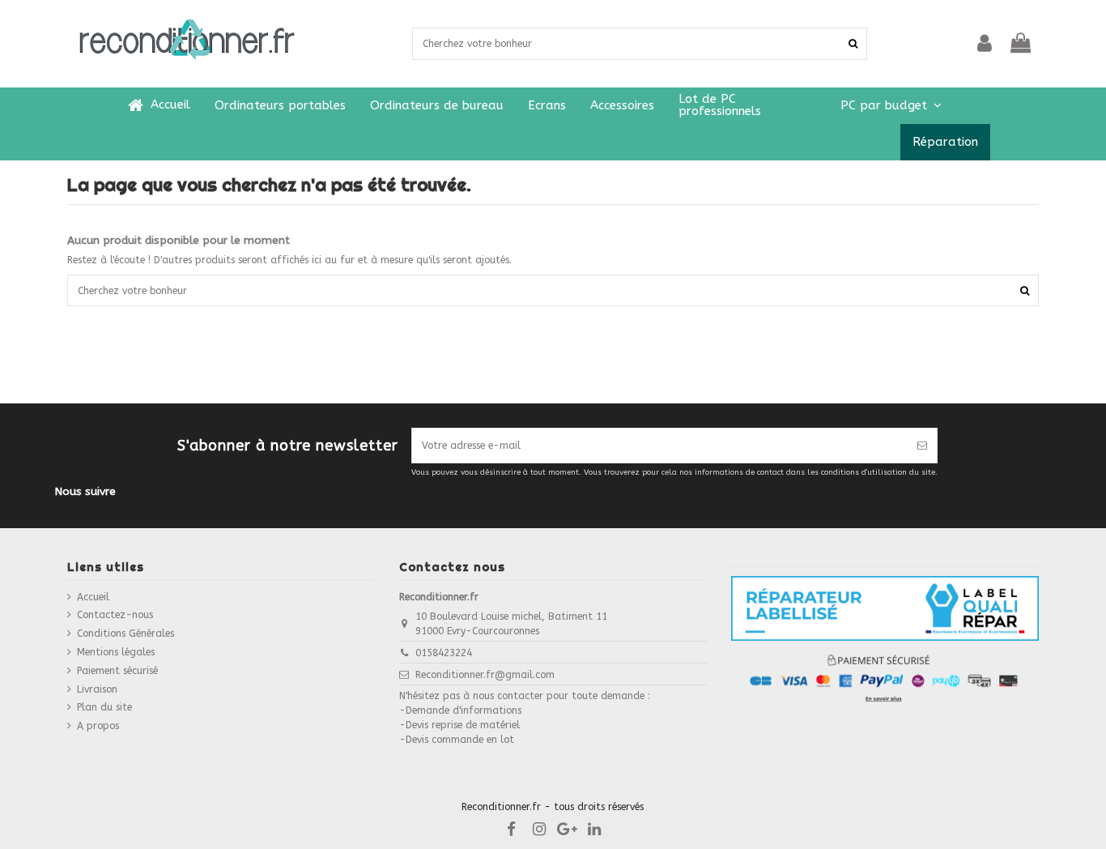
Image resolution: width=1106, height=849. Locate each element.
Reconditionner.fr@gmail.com (485, 674)
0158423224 (443, 653)
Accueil (93, 597)
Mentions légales (116, 652)
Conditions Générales (125, 633)
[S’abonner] (922, 446)
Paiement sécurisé (117, 670)
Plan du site (104, 707)
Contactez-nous (115, 615)
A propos (98, 726)
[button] (891, 105)
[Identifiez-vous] (985, 43)
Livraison (97, 689)
